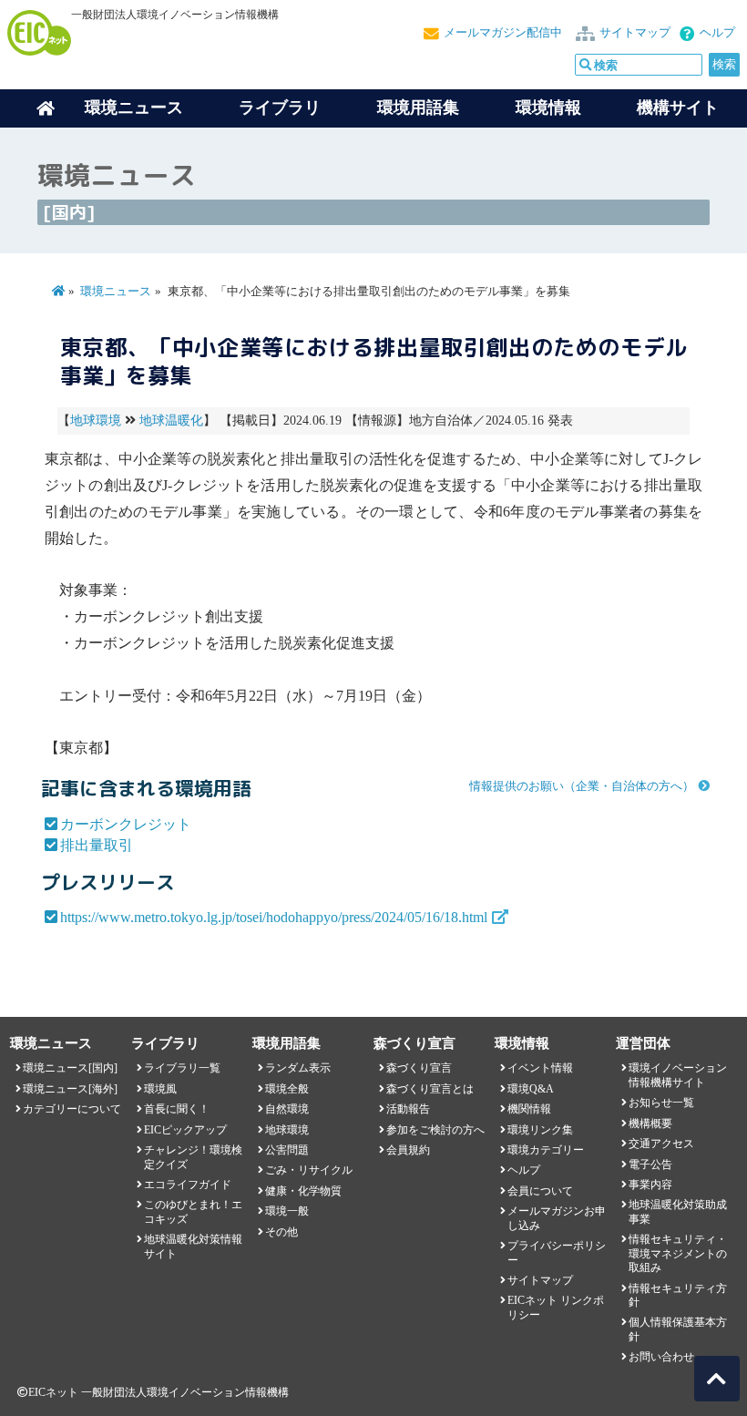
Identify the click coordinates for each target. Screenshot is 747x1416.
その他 (281, 1232)
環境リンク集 (540, 1130)
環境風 (160, 1089)
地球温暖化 (171, 420)
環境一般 (287, 1211)
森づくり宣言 (419, 1068)
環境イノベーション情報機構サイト (678, 1075)
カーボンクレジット (125, 824)
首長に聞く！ (177, 1109)
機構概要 (650, 1123)
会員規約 (408, 1150)
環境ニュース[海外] (70, 1089)
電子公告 (650, 1164)
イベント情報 (540, 1068)
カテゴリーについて (72, 1109)
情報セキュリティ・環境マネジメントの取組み (678, 1253)
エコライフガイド (187, 1184)
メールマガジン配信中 (503, 32)
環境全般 (287, 1089)
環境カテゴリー (545, 1150)
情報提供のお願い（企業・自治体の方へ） (581, 786)
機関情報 (529, 1109)
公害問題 (287, 1150)
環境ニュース (115, 291)
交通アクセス (661, 1143)
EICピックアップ (185, 1130)
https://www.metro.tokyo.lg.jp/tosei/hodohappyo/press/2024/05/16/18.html (273, 917)
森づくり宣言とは (430, 1089)
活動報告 (408, 1109)
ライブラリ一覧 (182, 1068)
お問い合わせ (661, 1356)
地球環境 (95, 420)
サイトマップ (634, 32)
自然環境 (287, 1109)
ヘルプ (717, 32)
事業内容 (650, 1184)
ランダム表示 (298, 1068)
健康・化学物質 (303, 1191)
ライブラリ (280, 107)
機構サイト (678, 107)
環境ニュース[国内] (70, 1068)
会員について (540, 1191)
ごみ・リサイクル (309, 1170)
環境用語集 (418, 107)
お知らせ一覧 (661, 1102)
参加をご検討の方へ (435, 1130)
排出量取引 (96, 845)
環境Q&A (530, 1089)
